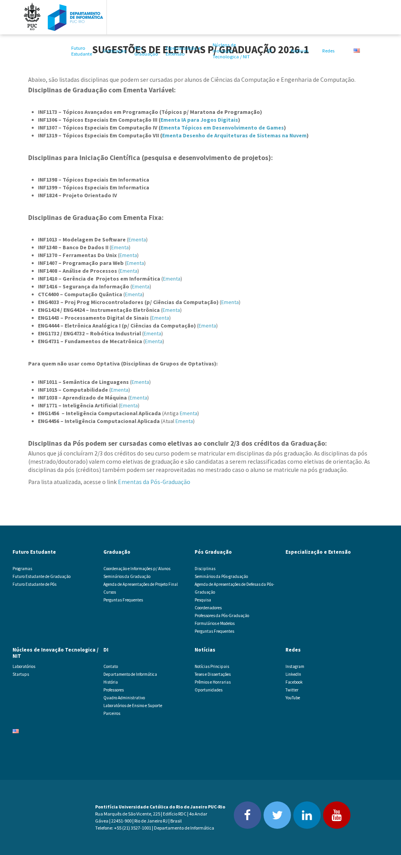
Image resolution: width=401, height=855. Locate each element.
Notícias (299, 51)
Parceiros (111, 713)
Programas (22, 568)
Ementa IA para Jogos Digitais (199, 119)
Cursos (109, 592)
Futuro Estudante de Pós (34, 584)
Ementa (137, 239)
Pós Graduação (146, 51)
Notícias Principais (212, 666)
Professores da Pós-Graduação (222, 615)
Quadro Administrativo (124, 697)
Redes (328, 51)
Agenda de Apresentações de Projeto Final (140, 584)
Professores (113, 690)
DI (269, 51)
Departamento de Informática (130, 674)
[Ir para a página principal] (75, 17)
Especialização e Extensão (183, 51)
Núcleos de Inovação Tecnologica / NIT (231, 50)
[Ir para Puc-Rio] (32, 17)
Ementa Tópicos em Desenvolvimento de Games (222, 127)
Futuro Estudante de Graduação (41, 576)
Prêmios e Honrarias (213, 682)
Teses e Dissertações (213, 674)
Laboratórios (24, 666)
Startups (21, 674)
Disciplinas (205, 568)
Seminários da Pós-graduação (221, 576)
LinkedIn (293, 674)
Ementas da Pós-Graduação (154, 482)
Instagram (294, 666)
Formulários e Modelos (215, 623)
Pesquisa (203, 600)
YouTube (292, 697)
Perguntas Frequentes (123, 600)
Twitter (291, 690)
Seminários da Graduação (126, 576)
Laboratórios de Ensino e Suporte (132, 705)
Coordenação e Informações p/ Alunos (136, 568)
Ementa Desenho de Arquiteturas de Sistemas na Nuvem (234, 135)
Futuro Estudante (81, 51)
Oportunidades (208, 690)
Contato (110, 666)
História (110, 682)
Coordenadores (208, 607)
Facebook (294, 682)
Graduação (114, 51)
